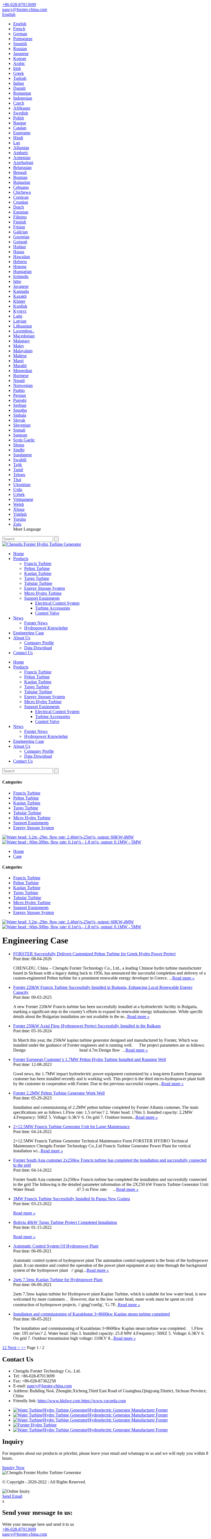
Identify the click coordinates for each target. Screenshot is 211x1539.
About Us (21, 637)
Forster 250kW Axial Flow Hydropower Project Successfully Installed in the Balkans (87, 1026)
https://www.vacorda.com (103, 1400)
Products (20, 558)
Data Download (38, 647)
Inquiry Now (13, 1467)
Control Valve (47, 613)
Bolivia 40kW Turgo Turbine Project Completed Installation (65, 1222)
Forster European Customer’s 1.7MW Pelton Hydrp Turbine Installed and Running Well (89, 1059)
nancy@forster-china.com (49, 1386)
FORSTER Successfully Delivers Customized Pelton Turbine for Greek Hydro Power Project (94, 953)
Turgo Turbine (36, 578)
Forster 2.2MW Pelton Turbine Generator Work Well (59, 1093)
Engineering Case (28, 633)
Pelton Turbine (37, 568)
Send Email (12, 1496)
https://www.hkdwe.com (59, 1400)
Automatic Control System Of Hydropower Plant (55, 1246)
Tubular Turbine (38, 583)
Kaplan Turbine (37, 573)
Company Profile (39, 642)
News (18, 618)
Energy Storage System (44, 588)
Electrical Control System (57, 603)
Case (17, 856)
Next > (14, 1347)
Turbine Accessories (52, 608)
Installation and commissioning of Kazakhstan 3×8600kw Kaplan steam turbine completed (91, 1314)
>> (23, 1347)
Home (18, 553)
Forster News (36, 623)
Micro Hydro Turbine (43, 593)
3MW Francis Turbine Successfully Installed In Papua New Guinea (71, 1198)
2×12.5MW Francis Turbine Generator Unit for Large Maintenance (71, 1126)
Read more (183, 978)
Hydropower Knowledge (46, 628)
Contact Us (23, 652)
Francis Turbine (37, 563)
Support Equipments (42, 598)
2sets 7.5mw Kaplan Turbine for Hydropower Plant (57, 1279)
